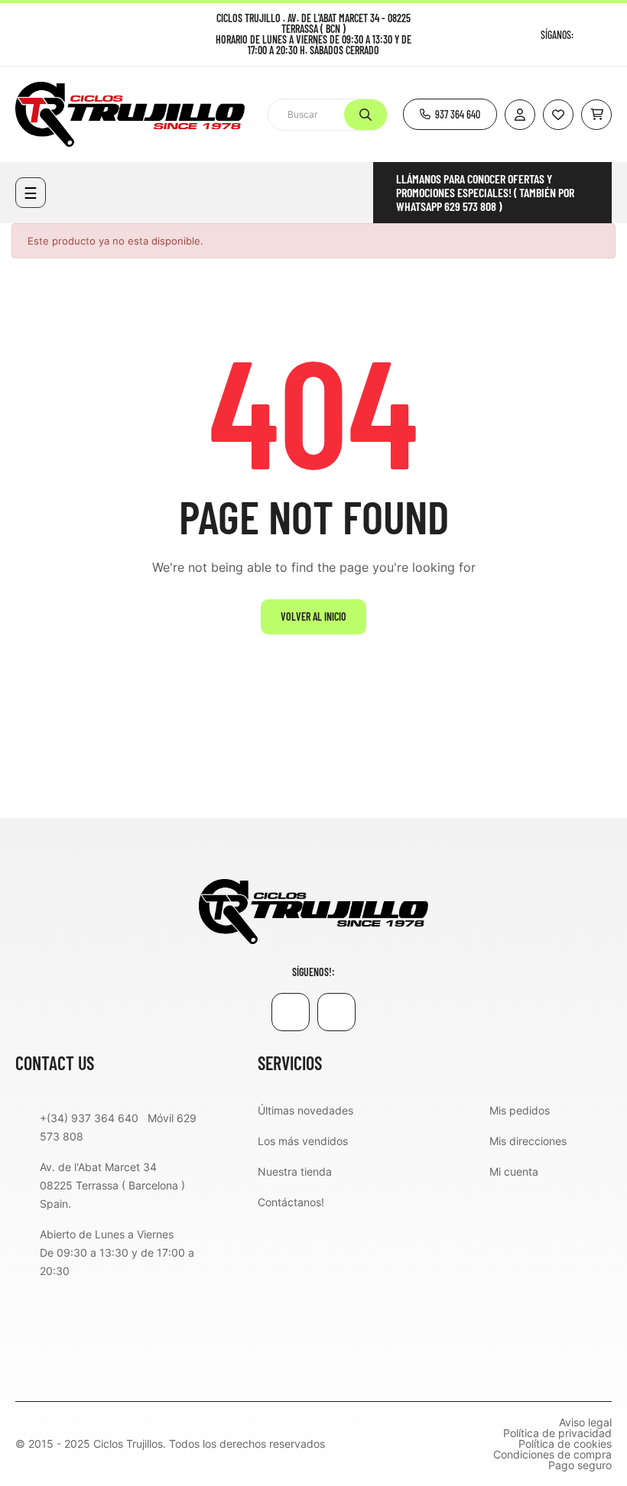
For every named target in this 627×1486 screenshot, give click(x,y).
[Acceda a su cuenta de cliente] (520, 114)
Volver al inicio (313, 616)
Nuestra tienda (295, 1171)
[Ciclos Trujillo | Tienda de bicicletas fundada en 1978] (313, 910)
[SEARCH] (365, 114)
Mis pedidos (519, 1110)
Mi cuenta (513, 1171)
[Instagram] (606, 35)
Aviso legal (585, 1422)
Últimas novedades (305, 1110)
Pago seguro (580, 1465)
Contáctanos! (291, 1202)
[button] (450, 114)
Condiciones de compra (552, 1454)
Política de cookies (565, 1444)
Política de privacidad (557, 1433)
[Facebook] (587, 35)
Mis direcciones (528, 1140)
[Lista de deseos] (558, 114)
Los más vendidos (303, 1140)
